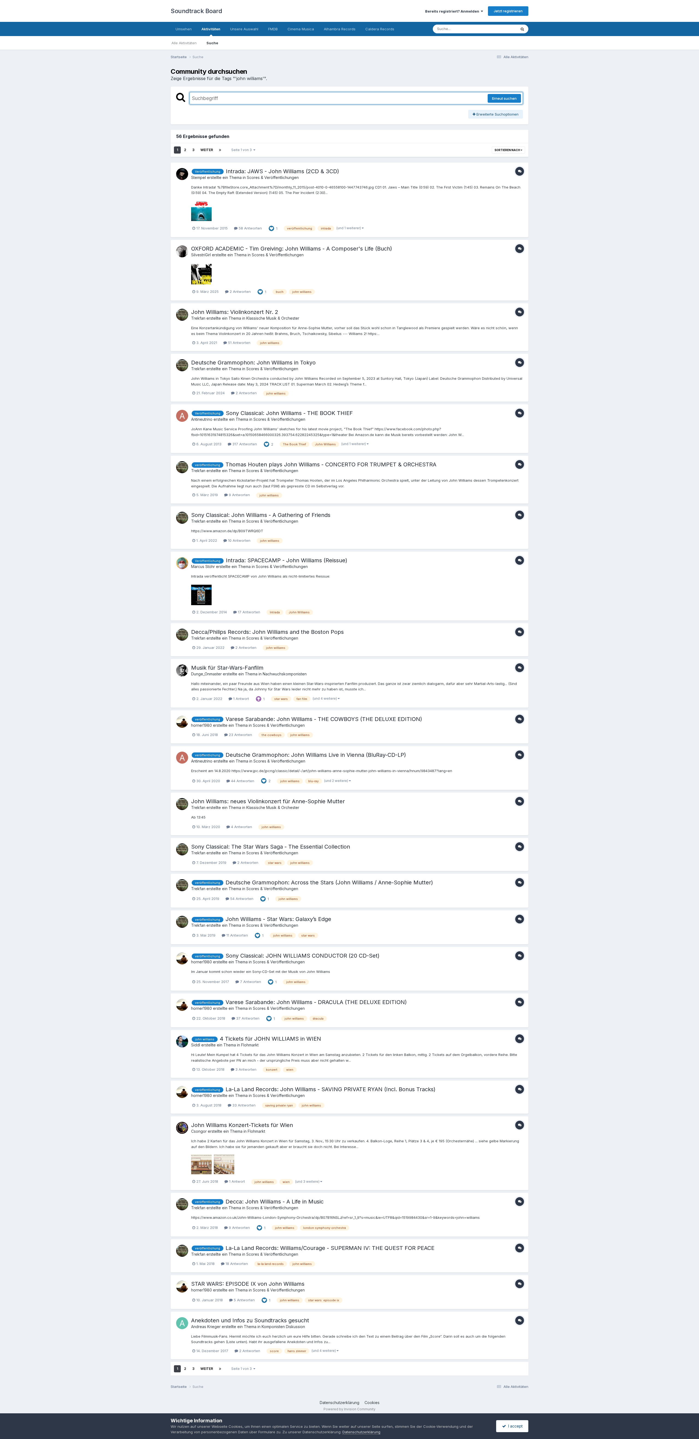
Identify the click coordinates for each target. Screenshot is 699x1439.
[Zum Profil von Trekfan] (182, 315)
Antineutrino (201, 419)
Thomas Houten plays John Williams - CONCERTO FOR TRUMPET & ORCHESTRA (331, 464)
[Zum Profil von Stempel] (182, 174)
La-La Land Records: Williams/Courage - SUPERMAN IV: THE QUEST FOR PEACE (330, 1248)
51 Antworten (238, 342)
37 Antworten (247, 1018)
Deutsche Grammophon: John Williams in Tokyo (253, 362)
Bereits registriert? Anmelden (453, 11)
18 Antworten (236, 1263)
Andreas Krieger (206, 1326)
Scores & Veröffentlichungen (273, 177)
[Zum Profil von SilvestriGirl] (182, 251)
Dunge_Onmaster (206, 674)
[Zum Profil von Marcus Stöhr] (182, 563)
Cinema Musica (301, 29)
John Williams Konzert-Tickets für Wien (242, 1125)
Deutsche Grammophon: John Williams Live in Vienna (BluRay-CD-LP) (316, 755)
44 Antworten (242, 781)
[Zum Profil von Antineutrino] (182, 416)
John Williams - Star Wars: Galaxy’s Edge (278, 919)
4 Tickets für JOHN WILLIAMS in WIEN (270, 1038)
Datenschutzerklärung (339, 1402)
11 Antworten (236, 935)
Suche (212, 43)
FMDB (273, 29)
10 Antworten (238, 540)
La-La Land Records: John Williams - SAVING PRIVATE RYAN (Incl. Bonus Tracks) (331, 1089)
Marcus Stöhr (203, 566)
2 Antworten (240, 291)
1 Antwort (240, 698)
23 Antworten (240, 734)
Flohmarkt (250, 1045)
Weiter (206, 150)
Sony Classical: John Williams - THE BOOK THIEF (289, 413)
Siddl (195, 1045)
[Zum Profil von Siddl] (182, 1041)
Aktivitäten (211, 29)
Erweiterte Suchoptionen (497, 114)
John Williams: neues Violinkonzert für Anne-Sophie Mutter (268, 801)
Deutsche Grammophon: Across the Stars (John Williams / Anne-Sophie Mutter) (329, 882)
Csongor (199, 1131)
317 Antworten (244, 444)
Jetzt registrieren (508, 11)
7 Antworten (250, 981)
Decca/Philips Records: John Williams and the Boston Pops (267, 632)
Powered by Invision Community (349, 1409)
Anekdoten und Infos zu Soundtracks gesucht (250, 1320)
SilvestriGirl (201, 254)
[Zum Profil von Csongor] (182, 1128)
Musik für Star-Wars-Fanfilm (227, 667)
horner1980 (201, 725)
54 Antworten (241, 898)
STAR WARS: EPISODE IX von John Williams (247, 1284)
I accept (514, 1426)
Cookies (372, 1402)
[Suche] (522, 29)
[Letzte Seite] (220, 150)
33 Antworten (243, 1105)
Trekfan (198, 318)
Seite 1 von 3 (242, 150)
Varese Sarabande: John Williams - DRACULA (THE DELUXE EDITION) (316, 1002)
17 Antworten (248, 612)
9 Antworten (239, 495)
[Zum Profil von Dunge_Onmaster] (182, 670)
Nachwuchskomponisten (285, 674)
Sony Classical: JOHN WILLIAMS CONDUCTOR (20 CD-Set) (303, 955)
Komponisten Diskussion (283, 1326)
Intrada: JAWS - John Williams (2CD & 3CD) (282, 171)
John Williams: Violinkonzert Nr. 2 (234, 312)
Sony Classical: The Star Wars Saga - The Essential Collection (270, 846)
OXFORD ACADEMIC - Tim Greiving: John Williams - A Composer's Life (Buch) (291, 248)
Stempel (198, 177)
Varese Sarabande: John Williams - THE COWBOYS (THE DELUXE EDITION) (324, 719)
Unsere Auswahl (244, 29)
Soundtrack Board (196, 10)
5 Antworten (244, 1300)
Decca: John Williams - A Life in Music (275, 1201)
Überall (503, 29)
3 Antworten (245, 1069)
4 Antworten (241, 827)
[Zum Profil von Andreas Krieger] (182, 1323)
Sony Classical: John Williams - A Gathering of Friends (260, 515)
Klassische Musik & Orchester (272, 318)
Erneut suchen (504, 98)
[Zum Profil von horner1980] (182, 722)
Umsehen (184, 29)
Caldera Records (379, 29)
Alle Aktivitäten (184, 43)
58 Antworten (250, 228)
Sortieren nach (507, 150)
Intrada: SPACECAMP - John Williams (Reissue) (286, 560)
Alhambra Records (340, 29)
